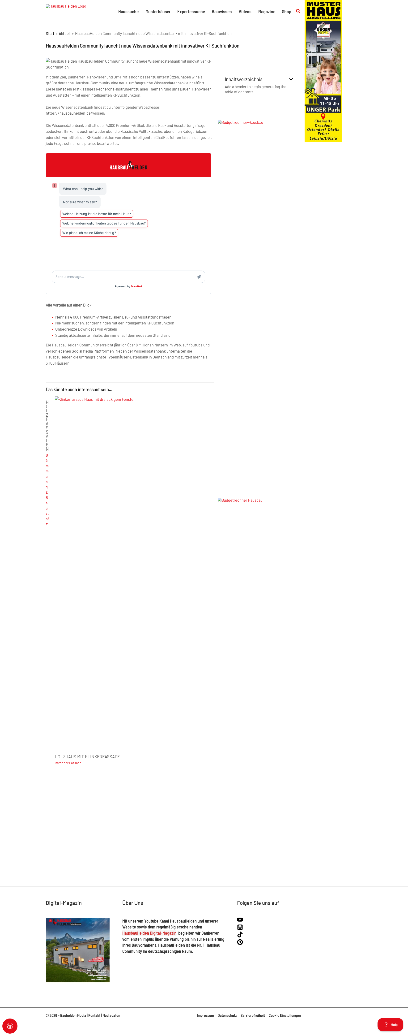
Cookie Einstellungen (285, 1015)
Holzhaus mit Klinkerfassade (87, 756)
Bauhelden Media (73, 1015)
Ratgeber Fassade (68, 763)
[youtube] (240, 921)
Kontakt (94, 1015)
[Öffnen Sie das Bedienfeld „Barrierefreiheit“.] (9, 1026)
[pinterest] (240, 943)
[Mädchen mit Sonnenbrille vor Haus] (323, 70)
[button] (298, 11)
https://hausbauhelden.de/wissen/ (76, 113)
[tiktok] (240, 936)
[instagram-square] (240, 928)
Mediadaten (111, 1015)
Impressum (205, 1015)
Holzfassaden (47, 426)
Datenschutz (227, 1015)
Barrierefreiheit (253, 1015)
